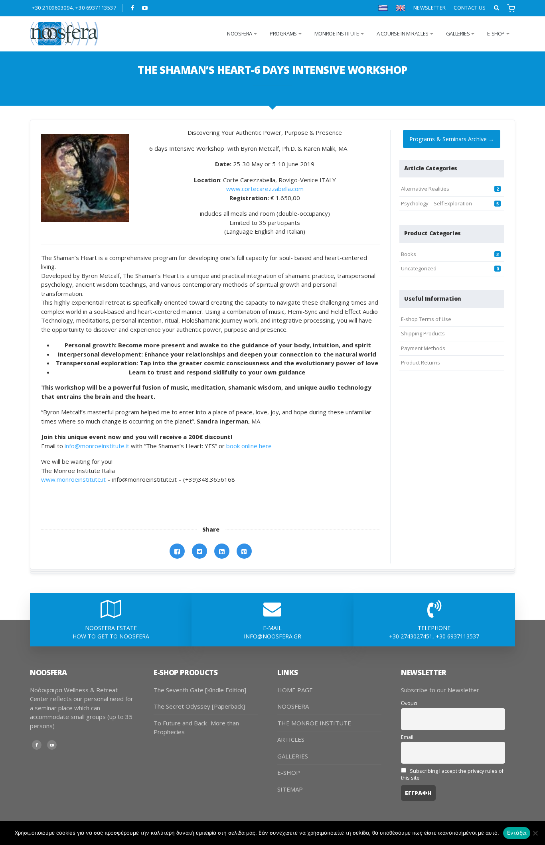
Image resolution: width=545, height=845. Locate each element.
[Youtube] (145, 8)
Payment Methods (423, 348)
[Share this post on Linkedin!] (221, 551)
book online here (249, 446)
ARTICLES (290, 739)
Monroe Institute (336, 33)
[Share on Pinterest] (244, 551)
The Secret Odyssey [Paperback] (199, 706)
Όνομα (409, 703)
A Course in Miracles (402, 33)
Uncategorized (418, 268)
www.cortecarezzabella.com (265, 189)
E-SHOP (288, 772)
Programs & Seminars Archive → (451, 139)
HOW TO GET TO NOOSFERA (111, 636)
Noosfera (239, 33)
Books (408, 254)
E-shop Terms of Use (426, 319)
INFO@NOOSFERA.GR (272, 636)
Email (407, 737)
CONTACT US (470, 7)
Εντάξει (517, 832)
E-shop (496, 33)
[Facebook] (132, 8)
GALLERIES (458, 33)
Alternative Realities (425, 188)
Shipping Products (423, 333)
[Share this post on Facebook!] (177, 551)
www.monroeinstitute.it (73, 479)
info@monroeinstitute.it (97, 446)
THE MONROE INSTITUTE (314, 723)
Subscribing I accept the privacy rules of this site (452, 774)
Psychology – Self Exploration (436, 203)
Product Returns (420, 362)
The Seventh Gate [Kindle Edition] (200, 690)
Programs (283, 33)
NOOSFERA (293, 706)
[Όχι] (535, 833)
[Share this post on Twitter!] (199, 551)
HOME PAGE (295, 690)
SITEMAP (290, 789)
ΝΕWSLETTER (429, 7)
